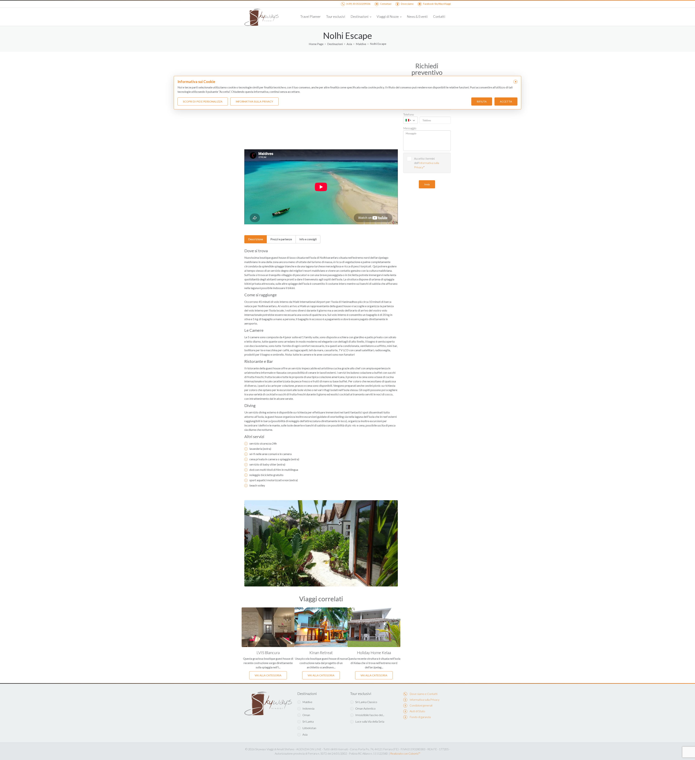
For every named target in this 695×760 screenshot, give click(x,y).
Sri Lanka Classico (366, 702)
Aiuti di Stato (417, 711)
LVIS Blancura (268, 652)
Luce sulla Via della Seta (369, 721)
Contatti (439, 16)
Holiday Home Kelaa (374, 652)
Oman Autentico (365, 708)
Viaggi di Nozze (388, 16)
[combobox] (410, 120)
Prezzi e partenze (281, 239)
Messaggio (409, 128)
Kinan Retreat (321, 652)
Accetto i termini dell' (426, 163)
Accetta (506, 101)
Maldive (361, 44)
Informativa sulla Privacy (424, 699)
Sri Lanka (308, 721)
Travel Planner (310, 16)
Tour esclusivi (335, 16)
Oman (306, 715)
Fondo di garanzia (420, 717)
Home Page (316, 44)
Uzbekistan (309, 728)
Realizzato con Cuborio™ (405, 753)
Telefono (408, 114)
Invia (427, 184)
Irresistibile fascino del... (369, 715)
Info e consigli (308, 239)
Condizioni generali (421, 705)
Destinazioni (360, 16)
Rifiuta (482, 101)
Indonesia (308, 708)
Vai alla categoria (268, 675)
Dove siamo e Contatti (423, 693)
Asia (349, 44)
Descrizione (255, 239)
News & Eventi (417, 16)
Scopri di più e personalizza (202, 101)
